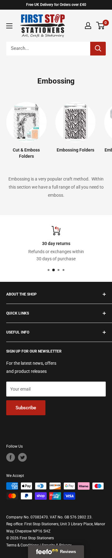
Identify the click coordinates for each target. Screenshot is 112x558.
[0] (101, 25)
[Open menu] (9, 25)
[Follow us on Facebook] (10, 457)
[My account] (88, 25)
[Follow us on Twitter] (22, 457)
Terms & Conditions (22, 545)
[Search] (98, 48)
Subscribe (26, 408)
